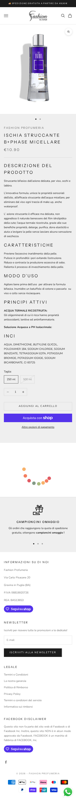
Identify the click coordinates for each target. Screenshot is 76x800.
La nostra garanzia (15, 681)
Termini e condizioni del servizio (23, 700)
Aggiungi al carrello (38, 406)
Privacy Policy (12, 694)
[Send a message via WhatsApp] (68, 792)
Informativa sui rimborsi (18, 707)
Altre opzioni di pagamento (38, 427)
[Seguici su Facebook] (6, 762)
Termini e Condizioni (16, 674)
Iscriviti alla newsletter (33, 652)
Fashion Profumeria (24, 128)
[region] (38, 521)
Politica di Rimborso (16, 687)
